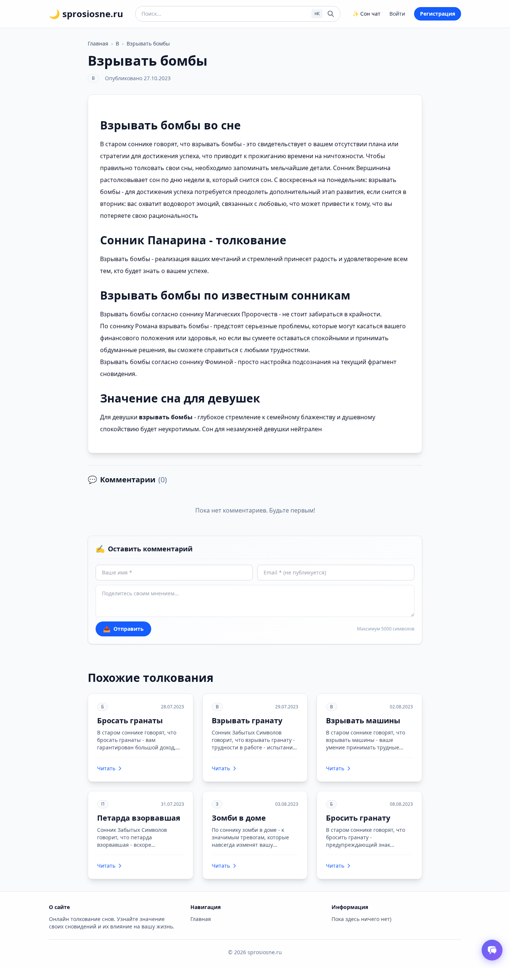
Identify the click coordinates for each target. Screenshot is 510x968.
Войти (397, 13)
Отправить (123, 629)
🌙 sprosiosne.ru (86, 14)
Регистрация (437, 13)
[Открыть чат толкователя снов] (492, 950)
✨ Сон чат (366, 13)
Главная (98, 43)
